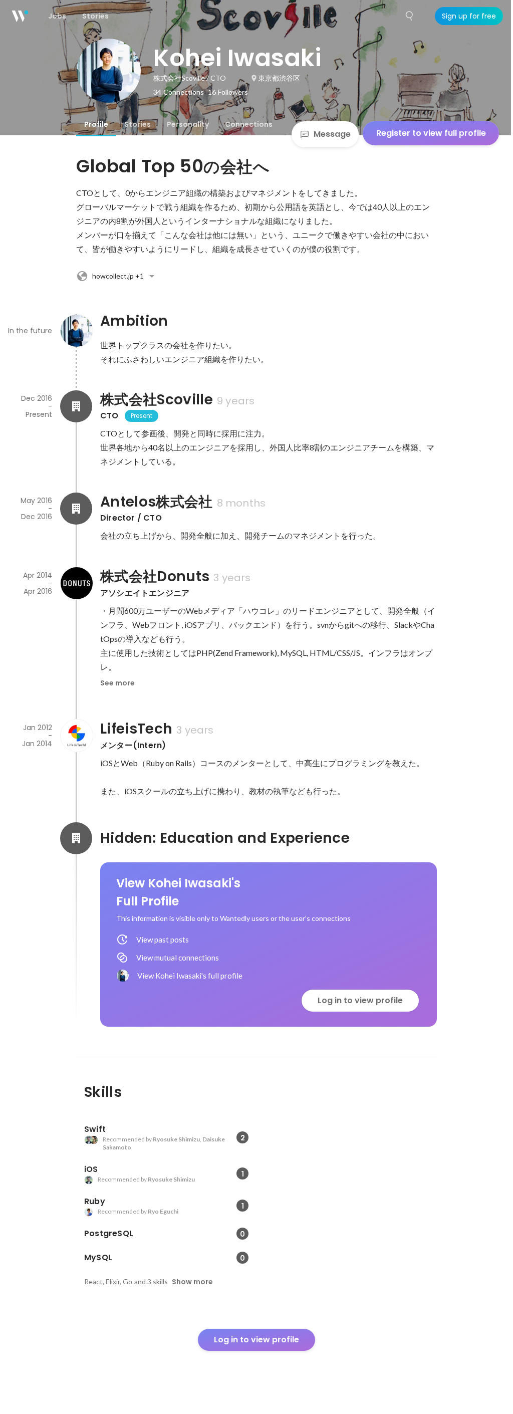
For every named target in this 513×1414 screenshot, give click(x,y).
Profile (96, 124)
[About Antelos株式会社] (76, 509)
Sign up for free (469, 16)
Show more (192, 1282)
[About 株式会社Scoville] (76, 406)
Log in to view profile (360, 1000)
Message (332, 134)
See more (117, 683)
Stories (137, 124)
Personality (188, 124)
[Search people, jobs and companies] (410, 16)
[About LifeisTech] (76, 735)
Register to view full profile (431, 133)
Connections (249, 124)
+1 (118, 276)
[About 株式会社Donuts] (76, 583)
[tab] (96, 124)
